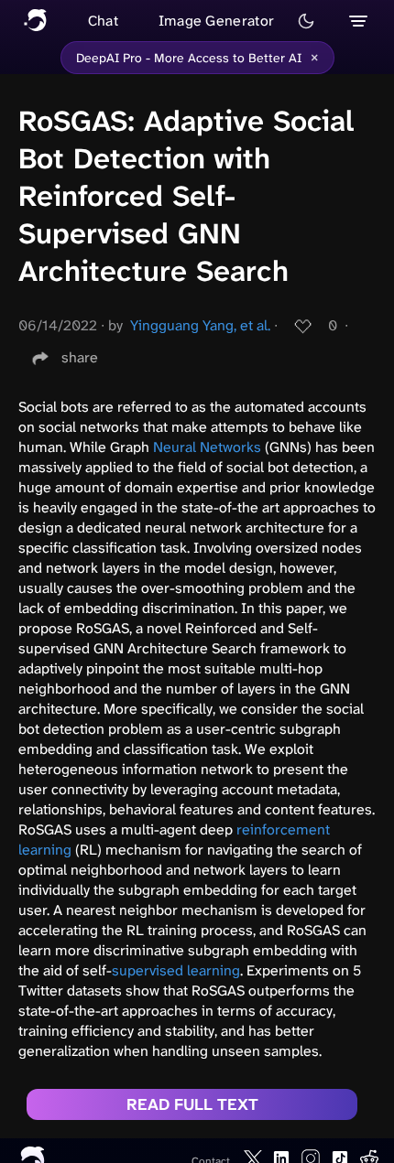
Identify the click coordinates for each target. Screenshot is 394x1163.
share (79, 357)
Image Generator (217, 20)
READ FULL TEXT (192, 1104)
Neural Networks (207, 447)
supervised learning (176, 970)
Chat (103, 20)
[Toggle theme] (306, 21)
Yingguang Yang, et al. (200, 325)
